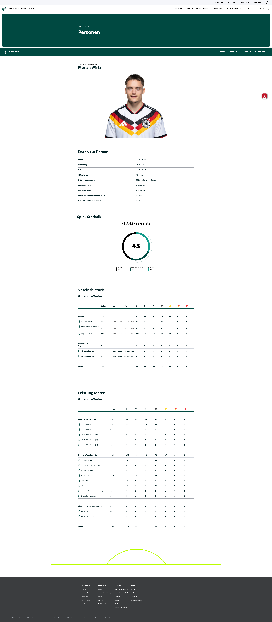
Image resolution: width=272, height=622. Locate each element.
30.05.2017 (129, 356)
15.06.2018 (117, 351)
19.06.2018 (129, 351)
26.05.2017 (117, 356)
